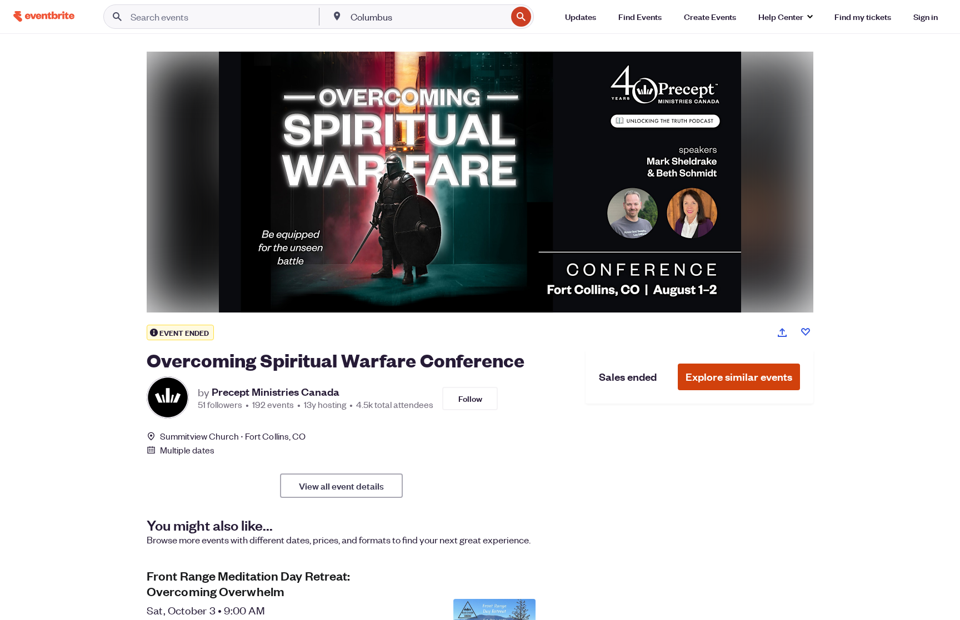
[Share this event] (782, 332)
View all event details (341, 486)
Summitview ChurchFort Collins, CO (233, 436)
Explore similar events (739, 377)
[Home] (43, 16)
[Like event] (805, 332)
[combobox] (428, 16)
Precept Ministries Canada (275, 392)
